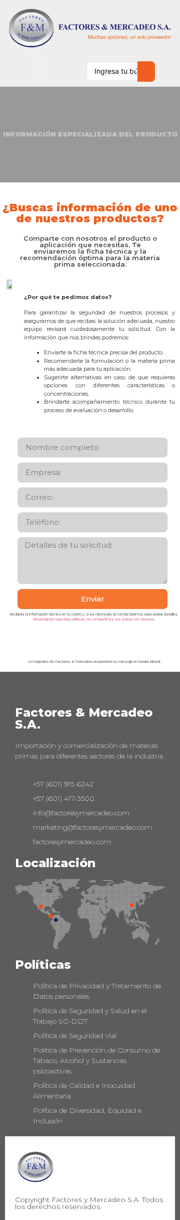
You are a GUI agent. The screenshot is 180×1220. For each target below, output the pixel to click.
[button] (39, 71)
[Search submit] (146, 71)
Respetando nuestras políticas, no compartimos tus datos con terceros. (94, 619)
